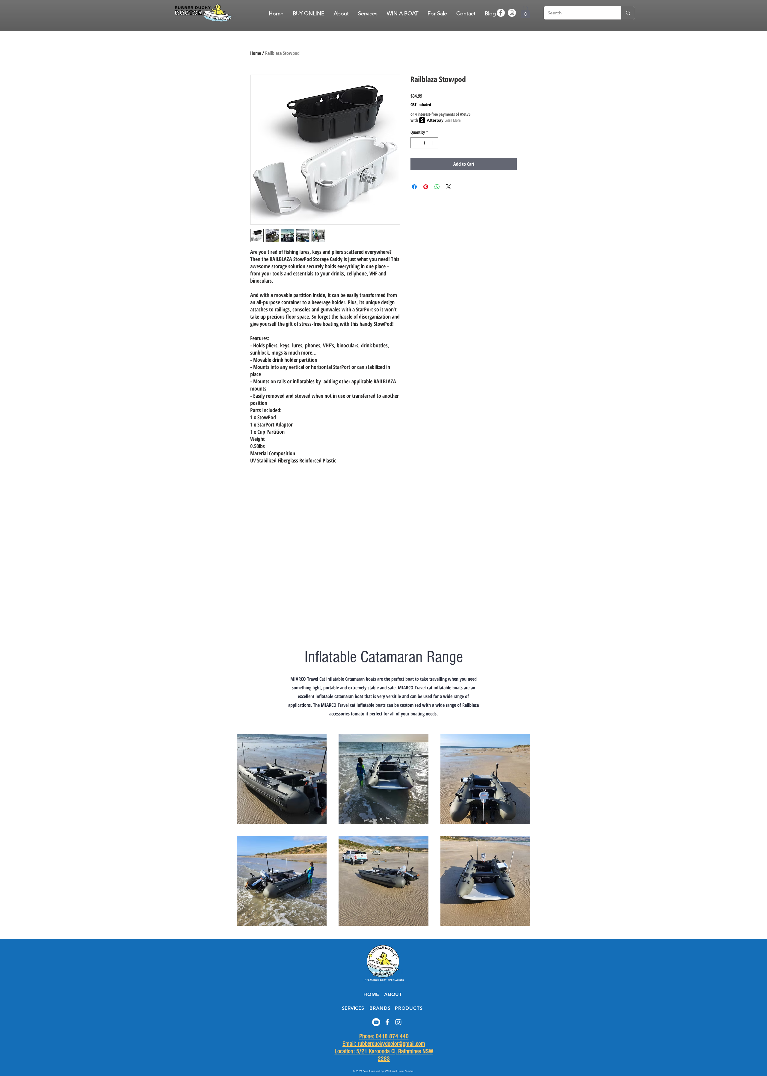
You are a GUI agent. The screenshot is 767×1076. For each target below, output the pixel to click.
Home (255, 53)
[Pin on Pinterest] (425, 186)
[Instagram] (512, 13)
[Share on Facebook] (414, 186)
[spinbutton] (424, 143)
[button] (437, 13)
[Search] (628, 12)
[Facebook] (501, 13)
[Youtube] (376, 1022)
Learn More (452, 120)
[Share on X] (448, 186)
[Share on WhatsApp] (437, 186)
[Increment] (433, 143)
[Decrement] (415, 143)
